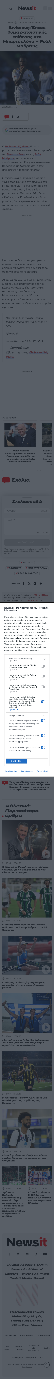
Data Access (27, 771)
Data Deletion (10, 771)
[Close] (48, 608)
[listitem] (27, 659)
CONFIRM (16, 761)
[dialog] (27, 689)
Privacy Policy (43, 771)
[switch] (43, 666)
